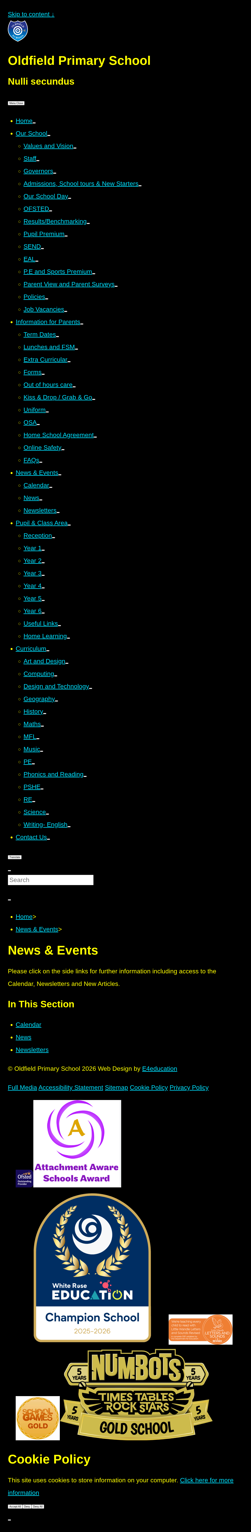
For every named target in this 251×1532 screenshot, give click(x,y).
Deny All (38, 1506)
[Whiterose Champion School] (92, 1342)
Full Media (22, 1087)
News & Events (37, 929)
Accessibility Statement (70, 1087)
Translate (14, 857)
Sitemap (116, 1087)
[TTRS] (136, 1438)
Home (24, 916)
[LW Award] (201, 1342)
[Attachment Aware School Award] (77, 1185)
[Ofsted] (24, 1185)
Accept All (15, 1506)
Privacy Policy (189, 1087)
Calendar (28, 1024)
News (23, 1037)
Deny (27, 1506)
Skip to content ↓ (31, 14)
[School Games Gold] (38, 1438)
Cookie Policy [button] (149, 1087)
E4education (159, 1068)
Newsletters (32, 1049)
